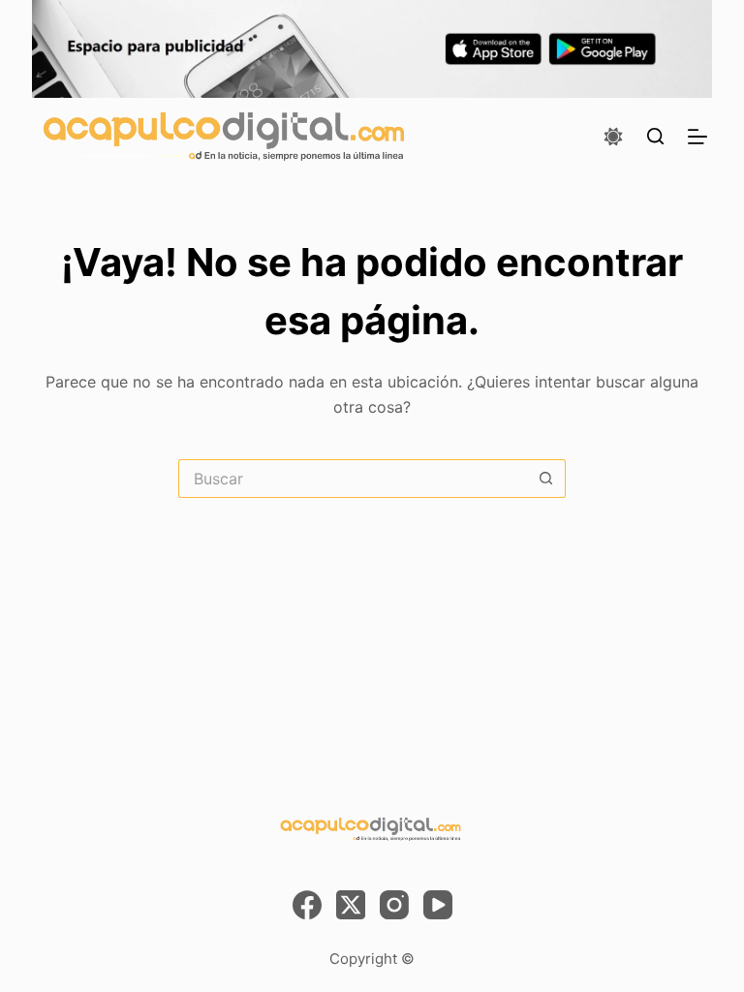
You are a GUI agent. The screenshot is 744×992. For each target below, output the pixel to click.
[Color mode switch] (613, 136)
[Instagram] (394, 904)
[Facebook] (307, 904)
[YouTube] (437, 904)
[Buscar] (655, 136)
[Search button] (546, 478)
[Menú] (697, 136)
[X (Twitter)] (350, 904)
